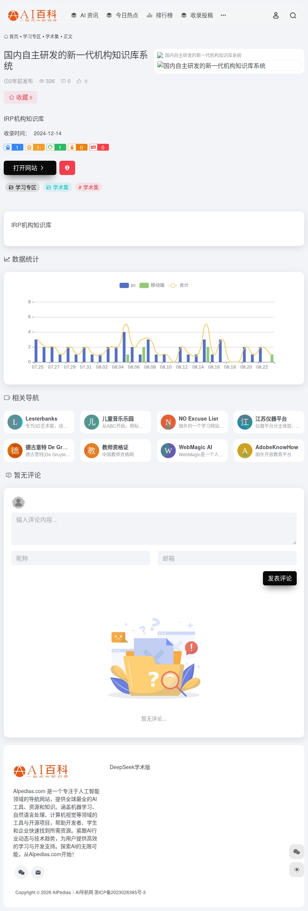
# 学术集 (89, 187)
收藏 (24, 97)
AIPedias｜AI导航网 (73, 892)
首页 (13, 36)
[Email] (38, 872)
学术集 (52, 36)
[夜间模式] (296, 869)
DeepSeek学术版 (130, 767)
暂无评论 (27, 475)
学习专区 (32, 36)
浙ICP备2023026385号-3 (120, 892)
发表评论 (280, 578)
